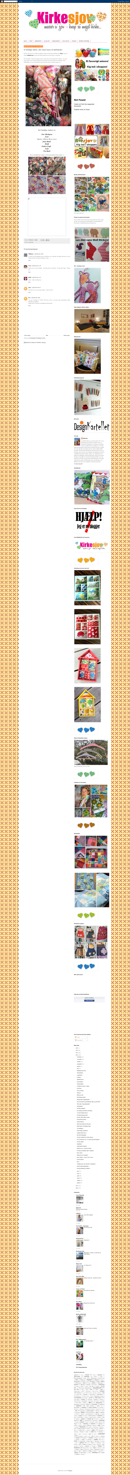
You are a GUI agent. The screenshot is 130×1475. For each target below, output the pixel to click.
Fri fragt (83, 1396)
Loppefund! (79, 1075)
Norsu (100, 1422)
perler (75, 1428)
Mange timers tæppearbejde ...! (84, 1099)
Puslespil (82, 1431)
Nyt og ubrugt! (80, 1090)
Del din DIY (47, 41)
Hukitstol (88, 1404)
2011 (77, 1185)
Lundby (86, 1417)
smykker (83, 1439)
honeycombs (76, 1404)
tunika (102, 1449)
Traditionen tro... (80, 1079)
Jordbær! (79, 1077)
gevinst (90, 1397)
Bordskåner (92, 1381)
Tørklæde (85, 1451)
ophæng (75, 1425)
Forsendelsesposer (77, 1396)
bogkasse (83, 1381)
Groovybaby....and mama (82, 1226)
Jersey (103, 1409)
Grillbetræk (90, 1399)
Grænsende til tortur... (82, 1119)
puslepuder (76, 1431)
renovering (85, 1434)
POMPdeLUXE (82, 1430)
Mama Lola (79, 1264)
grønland (101, 1399)
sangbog (97, 1436)
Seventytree (84, 1437)
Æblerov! (79, 1093)
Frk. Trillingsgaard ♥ (81, 1339)
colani (82, 1386)
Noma (96, 1422)
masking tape (90, 1419)
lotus (75, 1417)
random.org (30, 55)
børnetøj (88, 1384)
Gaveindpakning (77, 1397)
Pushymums (100, 1430)
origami (84, 1425)
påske (87, 1431)
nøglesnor (93, 1423)
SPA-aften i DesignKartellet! (83, 1104)
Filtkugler (86, 1394)
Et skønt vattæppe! (81, 1108)
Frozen (92, 1396)
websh (89, 1452)
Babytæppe (86, 1376)
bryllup (98, 1381)
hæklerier (78, 1406)
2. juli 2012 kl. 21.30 (36, 265)
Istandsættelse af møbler (89, 1409)
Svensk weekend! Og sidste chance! (85, 1137)
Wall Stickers (83, 1452)
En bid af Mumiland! (81, 1135)
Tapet (94, 1447)
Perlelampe (101, 1427)
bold (88, 1381)
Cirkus (77, 1386)
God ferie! (79, 1088)
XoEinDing (79, 1364)
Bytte (84, 1383)
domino (96, 1389)
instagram (101, 1407)
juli (78, 1068)
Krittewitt (78, 1208)
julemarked (82, 1410)
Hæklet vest (99, 1405)
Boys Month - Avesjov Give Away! (85, 1157)
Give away (31, 242)
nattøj (77, 1422)
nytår (80, 1423)
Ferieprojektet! (80, 1084)
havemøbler (102, 1401)
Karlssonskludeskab (81, 1314)
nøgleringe (85, 1423)
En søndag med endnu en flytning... (85, 1110)
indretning (84, 1407)
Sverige (100, 1446)
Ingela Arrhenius (93, 1407)
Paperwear (94, 1425)
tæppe (75, 1451)
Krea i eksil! (79, 1152)
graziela (83, 1399)
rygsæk (85, 1436)
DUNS (83, 1391)
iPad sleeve (76, 1409)
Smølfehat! (79, 1144)
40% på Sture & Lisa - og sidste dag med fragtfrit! (88, 1139)
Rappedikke (79, 1327)
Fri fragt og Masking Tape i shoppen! (85, 1150)
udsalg (90, 1451)
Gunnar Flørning (77, 1401)
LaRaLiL (78, 1213)
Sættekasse (77, 1447)
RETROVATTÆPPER (84, 41)
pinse (92, 1428)
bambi (101, 1376)
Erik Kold (79, 1392)
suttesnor (87, 1446)
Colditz (86, 1386)
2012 (77, 1055)
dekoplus (97, 1386)
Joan (29, 287)
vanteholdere (100, 1451)
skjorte (103, 1437)
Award (94, 1375)
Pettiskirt (88, 1428)
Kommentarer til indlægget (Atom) (37, 338)
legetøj (80, 1415)
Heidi (29, 277)
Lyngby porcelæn (92, 1417)
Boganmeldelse (77, 1381)
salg (92, 1436)
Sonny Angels (90, 1441)
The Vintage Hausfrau (81, 1367)
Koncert (77, 1414)
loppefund (100, 1415)
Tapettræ (99, 1447)
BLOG (25, 41)
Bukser (102, 1381)
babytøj (95, 1376)
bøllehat (93, 1383)
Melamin (76, 1420)
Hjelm (84, 1402)
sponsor (81, 1442)
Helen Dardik (78, 1402)
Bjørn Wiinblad (101, 1378)
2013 (77, 1052)
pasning (76, 1427)
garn (102, 1396)
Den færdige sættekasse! (82, 1130)
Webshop (94, 1452)
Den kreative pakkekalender (85, 1388)
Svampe (93, 1446)
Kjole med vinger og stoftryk (90, 1328)
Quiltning (101, 1431)
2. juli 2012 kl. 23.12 (36, 277)
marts (78, 1178)
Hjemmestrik (99, 1402)
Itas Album (79, 1301)
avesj (82, 1375)
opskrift (79, 1425)
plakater (101, 1428)
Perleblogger (95, 1427)
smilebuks (77, 1439)
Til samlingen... (80, 1128)
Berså (89, 1378)
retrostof (101, 1433)
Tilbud (92, 1449)
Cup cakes (92, 1386)
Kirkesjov (85, 438)
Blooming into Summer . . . (90, 1290)
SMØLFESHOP (56, 41)
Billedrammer (94, 1378)
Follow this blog (89, 1000)
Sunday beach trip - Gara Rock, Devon (92, 1278)
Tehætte (77, 1449)
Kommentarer (79, 1040)
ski (99, 1437)
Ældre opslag (67, 335)
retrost (95, 1434)
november (79, 1059)
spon (76, 1442)
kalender (102, 1410)
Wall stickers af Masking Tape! (84, 1126)
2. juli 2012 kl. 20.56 (38, 254)
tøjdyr (79, 1451)
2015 (77, 1048)
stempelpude (98, 1442)
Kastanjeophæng (91, 1412)
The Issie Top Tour (88, 1227)
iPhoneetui (82, 1409)
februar (79, 1180)
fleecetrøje (92, 1394)
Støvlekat (81, 1446)
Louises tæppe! (80, 1141)
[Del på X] (45, 240)
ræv (89, 1436)
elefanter (102, 1391)
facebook (94, 1392)
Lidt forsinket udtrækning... (83, 1166)
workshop (102, 1452)
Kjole (97, 1412)
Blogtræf (97, 1379)
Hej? (85, 1315)
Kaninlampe (77, 1412)
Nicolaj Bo (92, 1422)
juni (78, 1171)
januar (78, 1182)
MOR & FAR (80, 1095)
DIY (91, 1389)
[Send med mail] (41, 240)
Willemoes (30, 254)
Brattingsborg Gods (81, 1070)
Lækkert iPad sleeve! (81, 1133)
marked (83, 1419)
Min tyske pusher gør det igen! (84, 1124)
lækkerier (99, 1417)
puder (93, 1430)
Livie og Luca (92, 1415)
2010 (77, 1188)
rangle (80, 1434)
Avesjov (87, 1375)
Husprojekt (94, 1404)
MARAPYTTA (79, 1238)
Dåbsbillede (88, 1391)
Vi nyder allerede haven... (82, 1112)
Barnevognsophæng (78, 1378)
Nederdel (82, 1422)
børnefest (76, 1384)
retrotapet (81, 1436)
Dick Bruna (76, 1389)
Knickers (102, 1412)
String (94, 1444)
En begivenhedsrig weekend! (83, 1168)
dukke (101, 1389)
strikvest (90, 1444)
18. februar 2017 (87, 1265)
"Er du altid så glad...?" (89, 1341)
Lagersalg (97, 1414)
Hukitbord (83, 1404)
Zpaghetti (77, 1454)
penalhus (90, 1427)
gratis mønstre (76, 1399)
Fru (29, 297)
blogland (89, 1380)
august (78, 1066)
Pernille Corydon (81, 1428)
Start (47, 335)
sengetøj (77, 1437)
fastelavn (99, 1392)
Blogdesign (83, 1379)
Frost (88, 1396)
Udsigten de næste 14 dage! (83, 1086)
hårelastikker (76, 1407)
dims (82, 1389)
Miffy (81, 1420)
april (78, 1175)
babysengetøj (77, 1376)
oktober (79, 1061)
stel (88, 1442)
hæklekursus (102, 1404)
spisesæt (102, 1441)
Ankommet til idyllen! (82, 1146)
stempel (92, 1442)
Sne (102, 1439)
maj (78, 1173)
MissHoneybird (88, 1420)
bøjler (89, 1383)
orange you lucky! (80, 1289)
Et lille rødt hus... (81, 1121)
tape (91, 1447)
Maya (61, 53)
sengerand (102, 1436)
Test (81, 1449)
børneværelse (94, 1384)
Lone (29, 265)
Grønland (96, 1399)
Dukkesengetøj (77, 1391)
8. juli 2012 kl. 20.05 (35, 297)
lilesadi (85, 1415)
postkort (88, 1430)
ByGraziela (78, 1383)
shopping (91, 1437)
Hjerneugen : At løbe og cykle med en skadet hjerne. (92, 1253)
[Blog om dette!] (43, 240)
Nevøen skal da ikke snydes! (83, 1117)
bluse (102, 1379)
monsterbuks (95, 1420)
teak (103, 1447)
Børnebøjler (100, 1383)
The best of (87, 1449)
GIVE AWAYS (65, 41)
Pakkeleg (89, 1425)
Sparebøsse (97, 1441)
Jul (76, 1411)
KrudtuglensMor (80, 1251)
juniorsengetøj (90, 1410)
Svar (29, 260)
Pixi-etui (96, 1428)
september (79, 1064)
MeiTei (101, 1419)
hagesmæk (91, 1401)
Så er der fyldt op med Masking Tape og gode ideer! (88, 1101)
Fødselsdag (97, 1396)
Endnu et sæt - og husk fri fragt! (84, 1148)
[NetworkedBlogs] (89, 998)
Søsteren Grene (86, 1447)
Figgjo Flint (79, 1394)
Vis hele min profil (78, 463)
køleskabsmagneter (89, 1414)
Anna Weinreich (80, 1195)
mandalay (77, 1419)
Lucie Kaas (80, 1417)
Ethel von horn (88, 1392)
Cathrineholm (101, 1384)
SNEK (75, 1441)
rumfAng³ (78, 1352)
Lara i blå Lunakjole (88, 1215)
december (79, 1057)
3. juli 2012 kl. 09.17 (36, 287)
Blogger (70, 1470)
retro (90, 1434)
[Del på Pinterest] (49, 240)
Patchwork (82, 1427)
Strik (84, 1444)
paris (103, 1425)
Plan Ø (75, 1430)
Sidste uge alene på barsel (81, 1209)
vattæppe (76, 1452)
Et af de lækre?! (80, 1159)
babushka (100, 1375)
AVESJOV (74, 41)
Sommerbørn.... (80, 1072)
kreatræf (82, 1414)
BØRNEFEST (38, 41)
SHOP (30, 41)
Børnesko (83, 1384)
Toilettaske (97, 1449)
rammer (75, 1434)
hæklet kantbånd (90, 1405)
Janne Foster (98, 1409)
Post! (78, 1161)
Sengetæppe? (80, 1106)
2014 (77, 1050)
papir (99, 1425)
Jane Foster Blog (80, 1276)
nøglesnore (100, 1423)
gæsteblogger (84, 1401)
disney (87, 1389)
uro (95, 1451)
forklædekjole (100, 1394)
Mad (103, 1417)
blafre (76, 1379)
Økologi (82, 1454)
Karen (82, 1412)
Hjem (90, 1402)
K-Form (97, 1410)
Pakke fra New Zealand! (82, 1155)
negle (87, 1422)
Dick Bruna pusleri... (81, 1097)
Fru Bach (46, 151)
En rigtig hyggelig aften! (82, 1115)
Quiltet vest (93, 1431)
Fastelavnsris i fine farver (89, 1303)
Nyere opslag (27, 335)
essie (84, 1392)
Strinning (99, 1444)
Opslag (78, 1037)
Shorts (96, 1437)
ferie (103, 1392)
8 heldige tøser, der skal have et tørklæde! (86, 1164)
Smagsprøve (86, 1240)
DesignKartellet (97, 1388)
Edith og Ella (95, 1391)
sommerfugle (82, 1441)
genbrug (85, 1397)
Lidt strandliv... (80, 1081)
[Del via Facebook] (47, 240)
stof (80, 1444)
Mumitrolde (101, 1420)
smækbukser (89, 1439)
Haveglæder (96, 1401)
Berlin (85, 1378)
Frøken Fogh (47, 146)
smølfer (96, 1439)
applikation (76, 1375)
